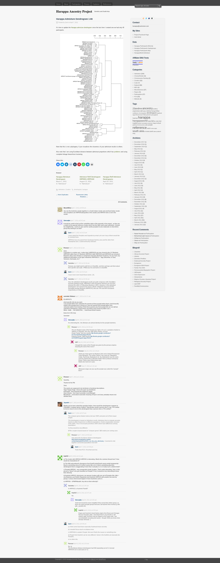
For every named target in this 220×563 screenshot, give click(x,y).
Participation (76, 4)
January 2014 (138, 153)
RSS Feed (143, 18)
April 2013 (137, 172)
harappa (85, 189)
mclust (158, 123)
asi (141, 111)
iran (160, 121)
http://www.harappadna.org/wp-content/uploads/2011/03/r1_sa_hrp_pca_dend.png (88, 440)
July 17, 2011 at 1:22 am (89, 366)
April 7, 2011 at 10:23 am (79, 233)
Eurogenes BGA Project (141, 265)
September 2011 (139, 206)
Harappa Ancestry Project (74, 11)
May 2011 (137, 215)
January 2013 (138, 176)
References (107, 4)
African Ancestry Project (141, 254)
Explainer (96, 4)
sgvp (155, 128)
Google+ (152, 18)
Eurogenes (137, 263)
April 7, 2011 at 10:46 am (81, 279)
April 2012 (137, 190)
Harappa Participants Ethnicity (143, 46)
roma (152, 128)
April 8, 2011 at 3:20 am (89, 500)
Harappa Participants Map (142, 50)
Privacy (86, 4)
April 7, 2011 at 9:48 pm (85, 447)
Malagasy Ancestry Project (142, 281)
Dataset (136, 85)
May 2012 (137, 188)
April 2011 (137, 218)
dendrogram (78, 189)
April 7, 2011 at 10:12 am (77, 248)
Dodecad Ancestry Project (142, 261)
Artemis (136, 256)
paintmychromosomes (139, 125)
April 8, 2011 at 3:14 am (82, 320)
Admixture (61, 189)
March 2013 (138, 174)
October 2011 (138, 204)
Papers (136, 92)
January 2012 (138, 197)
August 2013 (138, 162)
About (66, 4)
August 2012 (138, 181)
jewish (140, 123)
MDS (135, 87)
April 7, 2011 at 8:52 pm (84, 435)
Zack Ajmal (137, 37)
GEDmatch (137, 272)
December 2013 (139, 156)
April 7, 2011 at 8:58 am (78, 208)
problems (117, 152)
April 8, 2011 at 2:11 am (75, 456)
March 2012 (138, 192)
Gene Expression (139, 275)
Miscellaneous (138, 90)
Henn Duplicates (62, 195)
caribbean (135, 113)
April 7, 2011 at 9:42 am (77, 220)
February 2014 (138, 151)
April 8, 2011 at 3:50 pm (90, 510)
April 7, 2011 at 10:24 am (79, 272)
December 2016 (139, 144)
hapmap (135, 118)
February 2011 (138, 222)
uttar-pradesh (157, 131)
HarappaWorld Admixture (142, 53)
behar (149, 111)
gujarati (156, 114)
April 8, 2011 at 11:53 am (81, 543)
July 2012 (137, 183)
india (157, 121)
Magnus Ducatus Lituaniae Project (145, 279)
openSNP (137, 284)
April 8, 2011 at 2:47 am (84, 493)
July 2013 (137, 165)
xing (134, 133)
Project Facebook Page (141, 35)
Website (136, 99)
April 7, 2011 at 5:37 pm (79, 413)
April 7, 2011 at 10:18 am (81, 263)
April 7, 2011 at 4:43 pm (76, 402)
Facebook (149, 18)
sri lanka (147, 131)
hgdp (149, 121)
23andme (136, 65)
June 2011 (137, 213)
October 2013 (138, 160)
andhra (155, 109)
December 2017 (139, 142)
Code (136, 83)
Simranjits (67, 220)
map (154, 123)
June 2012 (137, 185)
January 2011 (138, 224)
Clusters (68, 189)
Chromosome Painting (141, 78)
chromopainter (142, 113)
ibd (152, 121)
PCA (135, 96)
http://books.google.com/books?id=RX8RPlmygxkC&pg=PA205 (91, 337)
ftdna (144, 114)
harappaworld (140, 120)
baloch (145, 111)
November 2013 (139, 158)
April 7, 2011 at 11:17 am (83, 296)
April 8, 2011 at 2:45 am (81, 486)
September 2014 (139, 146)
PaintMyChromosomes (141, 286)
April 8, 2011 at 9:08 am (79, 524)
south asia (138, 131)
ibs (154, 121)
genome (148, 114)
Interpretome (138, 277)
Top (147, 559)
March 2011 (138, 220)
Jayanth (66, 402)
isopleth (135, 123)
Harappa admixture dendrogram (81, 27)
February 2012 (138, 195)
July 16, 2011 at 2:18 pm (91, 351)
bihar (157, 111)
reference (140, 127)
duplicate (159, 113)
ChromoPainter (139, 76)
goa (152, 114)
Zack (66, 22)
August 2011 (138, 208)
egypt (134, 114)
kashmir (150, 123)
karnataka (144, 123)
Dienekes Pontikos (140, 258)
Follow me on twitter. (146, 18)
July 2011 (137, 211)
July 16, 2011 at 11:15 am (86, 342)
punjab (150, 125)
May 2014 (137, 149)
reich (149, 128)
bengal (153, 111)
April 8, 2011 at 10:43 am (85, 327)
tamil (151, 131)
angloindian (136, 111)
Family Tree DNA (139, 268)
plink (146, 125)
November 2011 (139, 202)
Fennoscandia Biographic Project (144, 270)
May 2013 (137, 169)
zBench (93, 559)
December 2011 (139, 199)
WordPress (102, 559)
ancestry (147, 108)
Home (58, 4)
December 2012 (139, 179)
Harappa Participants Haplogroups (145, 48)
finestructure (139, 114)
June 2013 (137, 167)
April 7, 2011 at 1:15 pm (76, 377)
